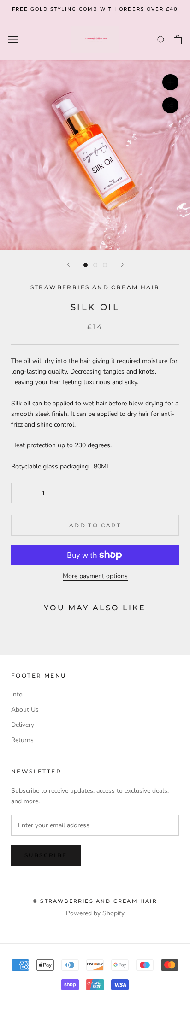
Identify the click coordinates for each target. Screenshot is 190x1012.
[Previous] (68, 265)
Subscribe (45, 855)
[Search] (161, 39)
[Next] (122, 265)
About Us (25, 709)
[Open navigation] (13, 39)
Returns (22, 740)
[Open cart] (178, 39)
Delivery (22, 724)
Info (17, 694)
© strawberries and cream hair (95, 901)
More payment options (95, 576)
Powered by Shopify (95, 913)
